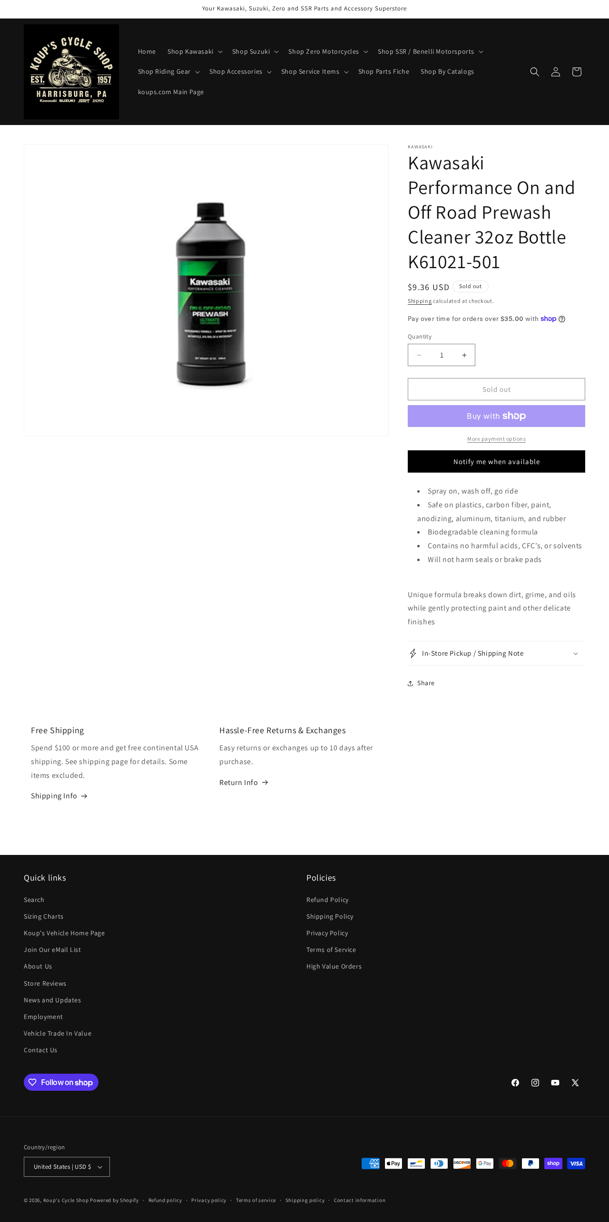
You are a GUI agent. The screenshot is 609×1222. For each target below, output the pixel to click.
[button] (194, 51)
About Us (38, 966)
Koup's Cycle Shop (66, 1200)
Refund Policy (327, 899)
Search (34, 899)
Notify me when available (496, 461)
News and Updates (52, 1000)
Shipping (420, 300)
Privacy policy (208, 1200)
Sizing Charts (44, 916)
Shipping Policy (330, 916)
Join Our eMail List (52, 949)
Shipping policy (305, 1200)
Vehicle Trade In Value (57, 1033)
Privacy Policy (327, 933)
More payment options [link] (496, 438)
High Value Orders (334, 966)
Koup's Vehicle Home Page (64, 933)
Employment (43, 1016)
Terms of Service (331, 949)
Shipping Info (54, 796)
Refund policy (165, 1200)
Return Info (238, 782)
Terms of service (256, 1200)
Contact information (359, 1200)
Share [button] (426, 683)
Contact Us (41, 1050)
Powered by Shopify (114, 1200)
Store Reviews (45, 983)
